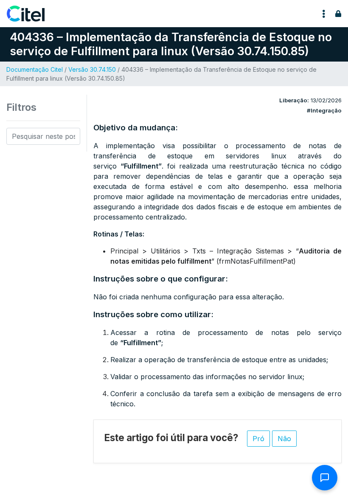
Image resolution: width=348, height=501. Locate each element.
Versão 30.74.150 (92, 69)
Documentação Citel (34, 69)
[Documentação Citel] (31, 13)
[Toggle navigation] (323, 13)
